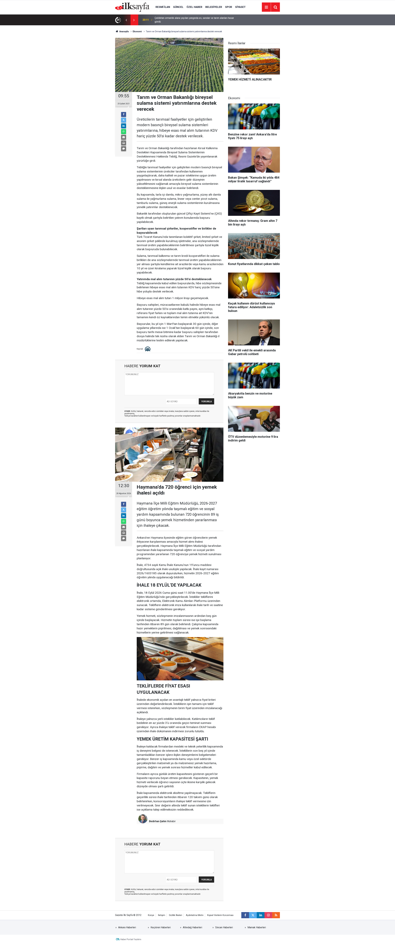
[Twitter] (123, 120)
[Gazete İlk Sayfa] (132, 6)
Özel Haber (194, 6)
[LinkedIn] (123, 125)
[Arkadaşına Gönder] (123, 137)
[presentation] (126, 20)
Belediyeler (213, 6)
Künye (151, 915)
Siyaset (240, 6)
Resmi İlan (163, 6)
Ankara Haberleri (127, 927)
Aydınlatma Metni (194, 915)
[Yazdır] (123, 143)
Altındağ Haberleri (192, 927)
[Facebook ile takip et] (245, 915)
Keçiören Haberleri (161, 927)
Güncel (178, 6)
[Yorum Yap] (123, 148)
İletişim (161, 915)
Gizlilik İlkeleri (175, 915)
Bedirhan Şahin (157, 821)
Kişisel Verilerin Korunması (220, 915)
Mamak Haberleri (256, 927)
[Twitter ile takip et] (253, 915)
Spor (228, 6)
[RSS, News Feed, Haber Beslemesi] (276, 915)
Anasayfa (124, 31)
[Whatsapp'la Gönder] (123, 131)
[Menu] (266, 7)
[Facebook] (123, 114)
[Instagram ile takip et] (268, 915)
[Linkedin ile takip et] (260, 915)
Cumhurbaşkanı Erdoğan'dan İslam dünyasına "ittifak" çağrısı (186, 19)
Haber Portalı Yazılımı (130, 939)
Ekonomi (137, 31)
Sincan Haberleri (224, 927)
